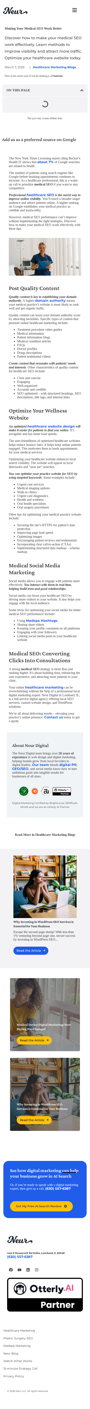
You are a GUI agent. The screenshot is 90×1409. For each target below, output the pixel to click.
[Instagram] (36, 1270)
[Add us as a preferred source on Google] (7, 129)
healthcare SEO (40, 195)
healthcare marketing (44, 687)
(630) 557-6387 (58, 1189)
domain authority (50, 301)
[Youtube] (19, 1270)
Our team (40, 765)
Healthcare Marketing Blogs (54, 67)
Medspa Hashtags (42, 621)
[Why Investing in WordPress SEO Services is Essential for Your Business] (45, 886)
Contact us (53, 717)
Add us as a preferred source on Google (39, 139)
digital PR (68, 765)
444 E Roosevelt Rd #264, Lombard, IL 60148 (36, 1253)
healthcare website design (51, 426)
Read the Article (29, 950)
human (58, 75)
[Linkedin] (28, 1270)
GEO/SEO (20, 769)
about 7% (45, 162)
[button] (82, 90)
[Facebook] (11, 1270)
